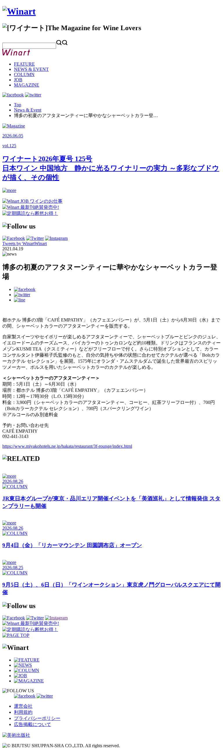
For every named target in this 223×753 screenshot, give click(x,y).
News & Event (27, 109)
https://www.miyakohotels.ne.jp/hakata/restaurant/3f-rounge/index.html (67, 446)
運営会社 (23, 706)
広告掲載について (32, 724)
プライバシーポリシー (37, 718)
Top (17, 104)
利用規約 (23, 712)
